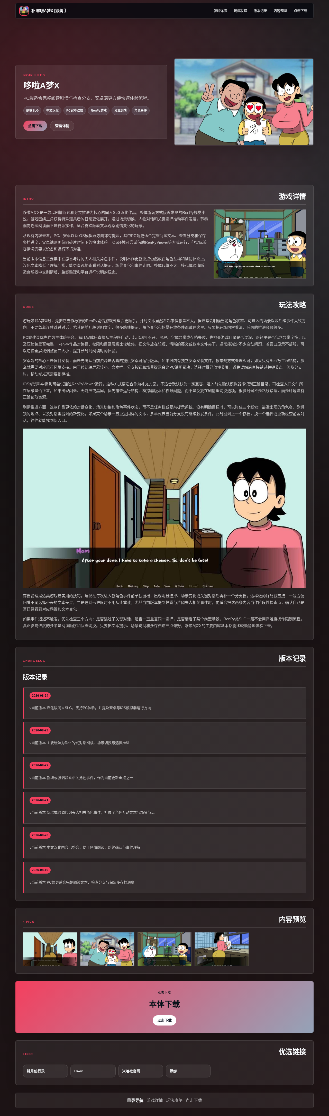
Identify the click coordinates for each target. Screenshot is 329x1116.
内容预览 (280, 11)
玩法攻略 (240, 11)
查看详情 (62, 126)
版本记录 (260, 11)
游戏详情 (220, 11)
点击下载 (300, 11)
